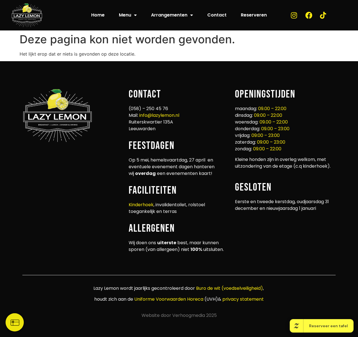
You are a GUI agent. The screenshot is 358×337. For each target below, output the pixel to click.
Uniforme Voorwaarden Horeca (168, 299)
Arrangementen (169, 15)
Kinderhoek (141, 204)
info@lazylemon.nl (159, 115)
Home (98, 15)
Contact (217, 15)
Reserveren (254, 15)
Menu (125, 15)
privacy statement (242, 299)
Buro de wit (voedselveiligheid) (229, 288)
